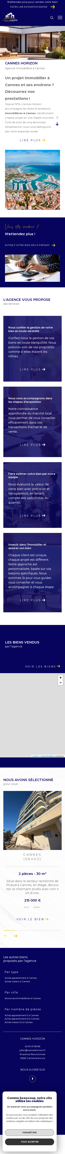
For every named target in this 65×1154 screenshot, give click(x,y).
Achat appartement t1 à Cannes (22, 1015)
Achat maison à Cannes (17, 981)
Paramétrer (29, 1132)
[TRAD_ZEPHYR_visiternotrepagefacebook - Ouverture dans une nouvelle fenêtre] (32, 1078)
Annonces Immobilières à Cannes (23, 998)
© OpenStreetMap (46, 756)
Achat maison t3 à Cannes (18, 1022)
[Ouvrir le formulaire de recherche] (52, 18)
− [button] (61, 683)
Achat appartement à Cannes (21, 978)
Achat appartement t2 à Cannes (22, 1018)
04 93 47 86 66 (32, 1046)
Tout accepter (29, 1141)
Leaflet (35, 756)
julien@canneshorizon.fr (33, 1050)
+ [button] (61, 678)
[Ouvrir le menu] (60, 17)
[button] (15, 936)
